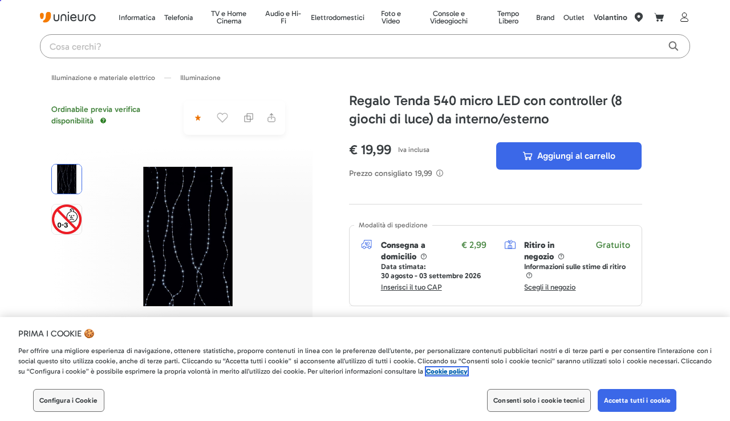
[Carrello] (659, 17)
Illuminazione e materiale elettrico (103, 78)
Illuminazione (200, 78)
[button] (188, 236)
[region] (365, 369)
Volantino (610, 17)
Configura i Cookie (68, 400)
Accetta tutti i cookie (637, 400)
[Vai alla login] (682, 17)
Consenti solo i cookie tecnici (539, 400)
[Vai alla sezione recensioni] (197, 118)
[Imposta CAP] (638, 17)
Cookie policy (447, 371)
